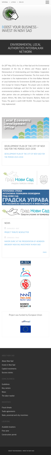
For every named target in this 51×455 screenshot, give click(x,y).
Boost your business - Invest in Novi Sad (20, 29)
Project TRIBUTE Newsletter (16, 232)
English (21, 2)
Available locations (8, 427)
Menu (47, 2)
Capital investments (9, 369)
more (45, 252)
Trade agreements (8, 411)
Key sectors (6, 388)
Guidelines (6, 384)
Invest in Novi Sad (8, 365)
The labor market (8, 396)
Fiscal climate (7, 408)
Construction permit (9, 435)
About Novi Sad (7, 361)
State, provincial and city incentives (15, 415)
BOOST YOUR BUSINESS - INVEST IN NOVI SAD (21, 451)
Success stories (7, 373)
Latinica (13, 2)
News (4, 392)
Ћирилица (5, 2)
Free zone (5, 431)
